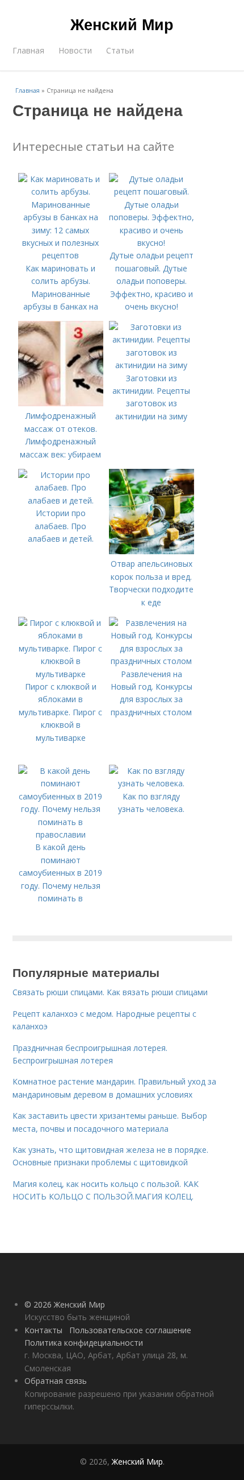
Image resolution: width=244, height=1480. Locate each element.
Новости (75, 50)
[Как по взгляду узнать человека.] (151, 783)
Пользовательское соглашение (130, 1330)
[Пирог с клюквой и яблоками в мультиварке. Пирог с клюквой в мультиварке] (60, 674)
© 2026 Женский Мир (64, 1304)
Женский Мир (122, 24)
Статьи (120, 50)
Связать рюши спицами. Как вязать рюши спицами (110, 992)
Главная (28, 50)
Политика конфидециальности (83, 1342)
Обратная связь (55, 1380)
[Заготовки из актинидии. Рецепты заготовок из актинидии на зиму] (151, 365)
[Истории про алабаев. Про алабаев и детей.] (60, 500)
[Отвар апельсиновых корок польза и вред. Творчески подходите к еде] (151, 551)
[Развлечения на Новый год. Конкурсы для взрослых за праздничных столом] (151, 661)
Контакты (43, 1330)
